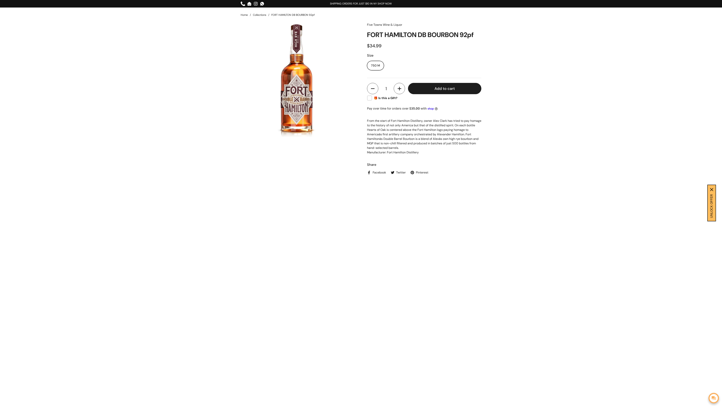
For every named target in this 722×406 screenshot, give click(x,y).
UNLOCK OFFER (711, 206)
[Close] (711, 189)
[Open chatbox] (713, 398)
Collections (259, 15)
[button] (372, 88)
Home (244, 15)
